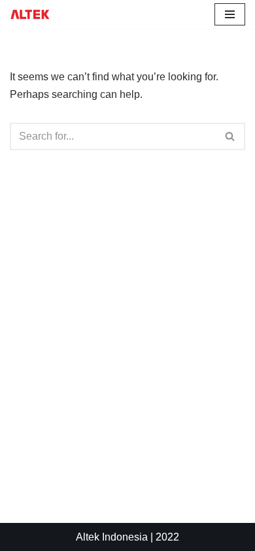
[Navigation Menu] (229, 14)
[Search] (230, 136)
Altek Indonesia (112, 537)
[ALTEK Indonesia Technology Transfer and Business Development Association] (30, 14)
